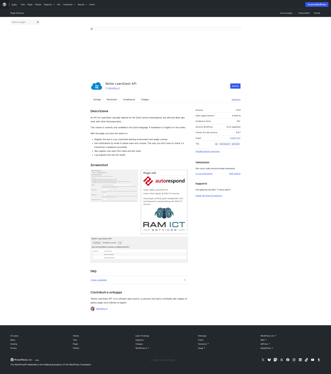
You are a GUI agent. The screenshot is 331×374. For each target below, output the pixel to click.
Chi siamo (14, 336)
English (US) (235, 138)
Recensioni (112, 99)
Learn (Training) (142, 336)
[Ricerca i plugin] (37, 22)
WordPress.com (268, 336)
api (216, 144)
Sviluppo (145, 99)
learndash (235, 144)
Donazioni (203, 344)
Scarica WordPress (317, 4)
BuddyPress (267, 348)
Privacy (13, 348)
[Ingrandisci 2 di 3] (184, 173)
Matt (264, 340)
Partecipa (202, 336)
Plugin (75, 344)
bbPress (265, 344)
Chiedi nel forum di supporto (208, 195)
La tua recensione (203, 173)
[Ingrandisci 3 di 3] (184, 240)
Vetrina (76, 336)
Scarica (235, 86)
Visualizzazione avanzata (207, 151)
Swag (201, 348)
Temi (75, 340)
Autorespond (225, 144)
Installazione (129, 99)
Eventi (200, 340)
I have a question (99, 280)
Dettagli (97, 99)
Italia (37, 360)
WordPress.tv (142, 348)
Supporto (236, 99)
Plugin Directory (17, 13)
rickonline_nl (114, 88)
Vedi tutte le (234, 173)
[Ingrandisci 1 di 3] (134, 173)
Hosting (13, 344)
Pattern (76, 348)
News (12, 340)
